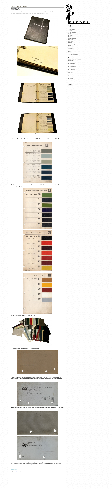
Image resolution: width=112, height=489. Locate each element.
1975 (69, 33)
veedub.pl (39, 473)
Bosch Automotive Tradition (74, 59)
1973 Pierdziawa (72, 32)
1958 (69, 26)
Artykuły (70, 35)
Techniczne (17, 9)
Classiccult (71, 62)
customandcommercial (73, 77)
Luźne (69, 45)
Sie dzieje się (71, 48)
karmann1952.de (72, 66)
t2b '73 (69, 51)
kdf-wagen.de (71, 68)
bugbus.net (71, 60)
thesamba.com (71, 70)
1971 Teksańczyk (72, 30)
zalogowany (17, 471)
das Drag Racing (72, 38)
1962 (69, 28)
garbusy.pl (70, 78)
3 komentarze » (14, 466)
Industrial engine (72, 44)
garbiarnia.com (71, 63)
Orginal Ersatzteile (72, 47)
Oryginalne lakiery (20, 6)
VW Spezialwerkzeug (73, 54)
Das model (70, 39)
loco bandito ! (71, 69)
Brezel (69, 36)
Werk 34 (70, 80)
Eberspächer (71, 41)
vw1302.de (70, 72)
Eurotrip (70, 42)
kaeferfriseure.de (72, 65)
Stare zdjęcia (71, 50)
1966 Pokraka (71, 29)
